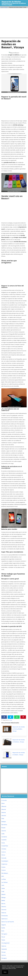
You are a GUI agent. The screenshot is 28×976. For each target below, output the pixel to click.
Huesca (3, 870)
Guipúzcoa (4, 864)
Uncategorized (5, 943)
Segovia (3, 925)
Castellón (4, 840)
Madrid (3, 894)
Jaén (2, 876)
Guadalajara (4, 861)
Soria (2, 931)
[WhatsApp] (16, 717)
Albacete (3, 806)
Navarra (3, 906)
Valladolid (4, 949)
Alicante (3, 809)
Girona (3, 855)
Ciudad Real (4, 846)
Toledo (3, 940)
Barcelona (4, 824)
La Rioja (3, 879)
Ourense (3, 909)
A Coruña (4, 800)
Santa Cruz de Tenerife (7, 921)
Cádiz (2, 833)
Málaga (3, 897)
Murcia (3, 903)
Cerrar (5, 972)
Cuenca (3, 852)
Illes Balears (4, 873)
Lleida (3, 888)
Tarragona (4, 934)
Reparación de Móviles (11, 2)
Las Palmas (4, 882)
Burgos (3, 827)
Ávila (2, 818)
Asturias (3, 815)
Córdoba (3, 849)
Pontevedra (4, 915)
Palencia (3, 912)
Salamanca (4, 918)
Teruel (3, 937)
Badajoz (3, 821)
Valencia (3, 946)
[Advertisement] (14, 23)
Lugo (2, 891)
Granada (3, 858)
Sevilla (3, 928)
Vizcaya (5, 7)
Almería (3, 812)
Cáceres (3, 830)
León (2, 885)
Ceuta (3, 843)
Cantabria (4, 837)
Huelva (3, 867)
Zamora (3, 955)
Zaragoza (4, 958)
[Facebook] (4, 717)
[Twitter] (10, 717)
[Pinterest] (23, 717)
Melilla (3, 900)
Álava (2, 803)
